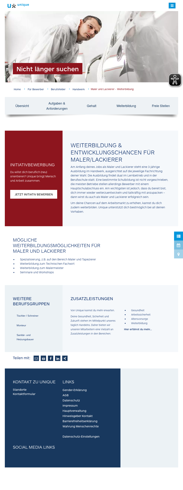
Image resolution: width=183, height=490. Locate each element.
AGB (66, 395)
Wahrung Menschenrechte (81, 426)
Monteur (21, 325)
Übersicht (22, 105)
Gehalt (91, 105)
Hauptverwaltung (74, 410)
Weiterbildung (126, 105)
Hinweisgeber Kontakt (78, 416)
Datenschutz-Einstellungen (81, 436)
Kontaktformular (24, 394)
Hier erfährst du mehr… (138, 329)
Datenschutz (71, 400)
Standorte (19, 389)
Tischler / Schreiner (27, 315)
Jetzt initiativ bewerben (34, 194)
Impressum (70, 405)
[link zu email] (36, 358)
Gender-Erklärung (75, 390)
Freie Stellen (161, 105)
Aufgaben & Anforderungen (57, 106)
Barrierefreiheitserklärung (80, 421)
